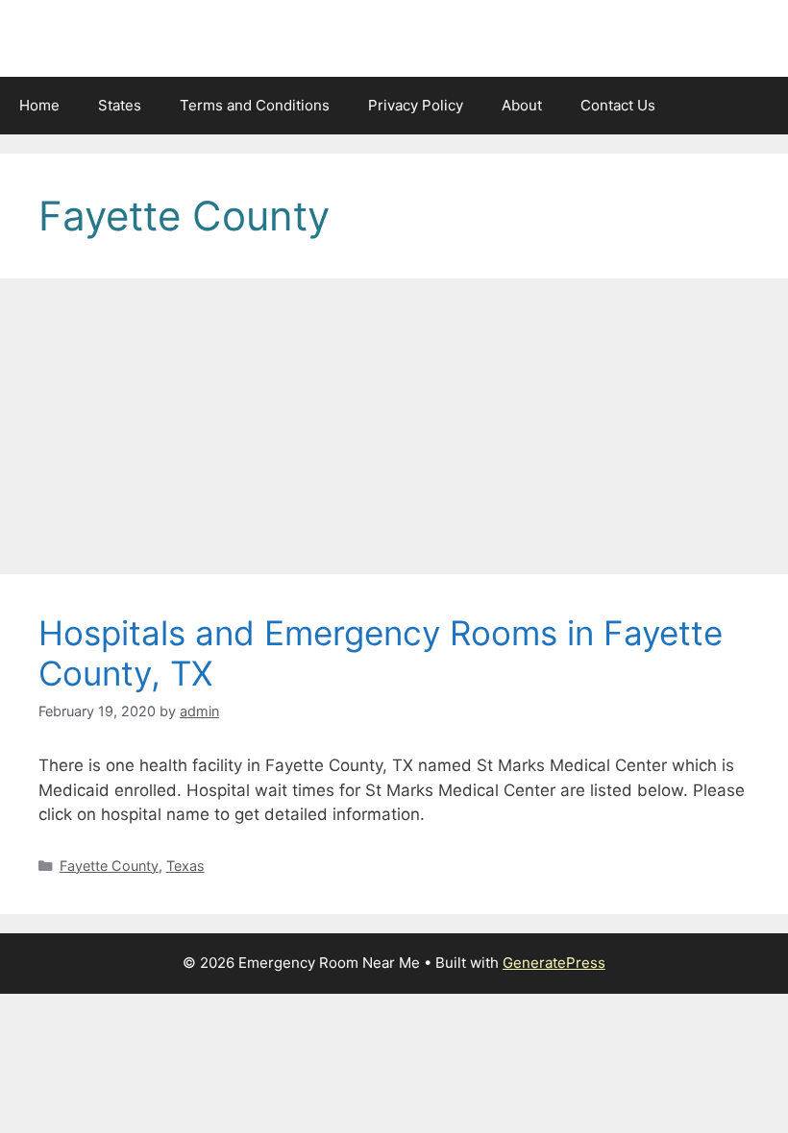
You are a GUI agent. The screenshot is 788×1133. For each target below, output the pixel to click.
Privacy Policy (415, 105)
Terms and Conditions (255, 105)
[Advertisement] (394, 432)
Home (39, 105)
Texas (185, 865)
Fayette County (109, 865)
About (522, 105)
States (119, 105)
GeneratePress (554, 962)
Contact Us (617, 105)
